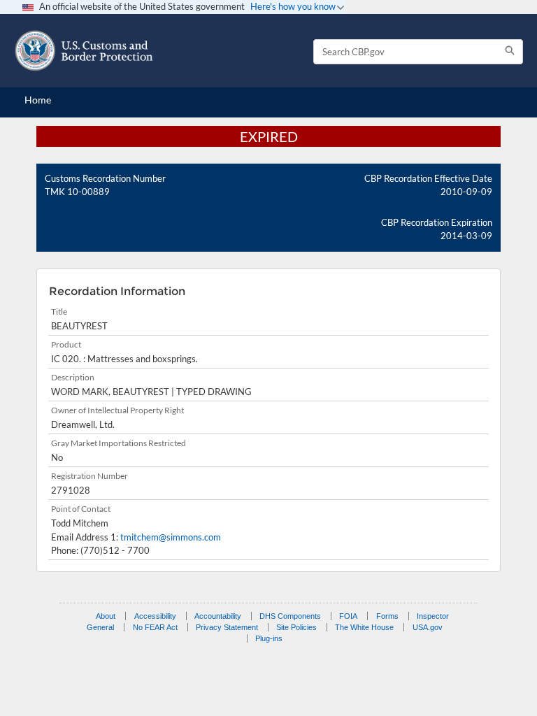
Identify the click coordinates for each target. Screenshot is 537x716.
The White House (364, 627)
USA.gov (428, 627)
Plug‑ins (268, 638)
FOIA (348, 616)
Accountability (217, 616)
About (105, 616)
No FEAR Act (155, 627)
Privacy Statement (227, 627)
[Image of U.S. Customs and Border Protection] (84, 51)
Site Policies (296, 627)
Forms (387, 616)
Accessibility (155, 616)
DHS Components (290, 616)
